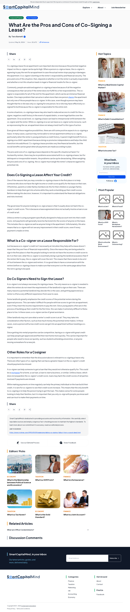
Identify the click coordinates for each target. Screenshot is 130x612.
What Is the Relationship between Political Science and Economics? (19, 482)
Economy (11, 477)
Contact (99, 584)
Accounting (72, 594)
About (98, 581)
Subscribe (111, 177)
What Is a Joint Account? (74, 514)
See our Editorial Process (30, 443)
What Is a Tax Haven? (16, 514)
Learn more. (96, 2)
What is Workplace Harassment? (117, 224)
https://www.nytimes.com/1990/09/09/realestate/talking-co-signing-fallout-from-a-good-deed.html (45, 432)
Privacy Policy (11, 608)
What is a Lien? (103, 206)
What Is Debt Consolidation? (111, 119)
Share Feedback (70, 443)
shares (71, 97)
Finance (67, 477)
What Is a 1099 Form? (44, 480)
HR (69, 591)
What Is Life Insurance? (73, 480)
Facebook (100, 594)
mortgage (15, 372)
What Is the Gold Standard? (42, 515)
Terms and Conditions (23, 608)
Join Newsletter (118, 7)
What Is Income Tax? (107, 150)
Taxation (39, 477)
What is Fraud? (117, 206)
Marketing (72, 587)
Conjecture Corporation (28, 606)
